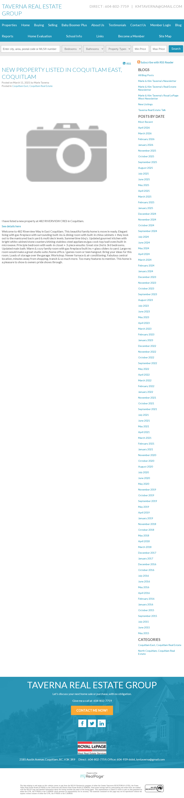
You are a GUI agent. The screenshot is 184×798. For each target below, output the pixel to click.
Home (25, 25)
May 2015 (143, 633)
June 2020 (144, 478)
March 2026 (144, 133)
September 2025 (147, 162)
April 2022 (144, 374)
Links (100, 36)
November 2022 (147, 351)
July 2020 (143, 472)
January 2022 (145, 391)
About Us (97, 25)
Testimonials (117, 25)
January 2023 (145, 340)
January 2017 (145, 558)
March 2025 (144, 196)
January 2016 (145, 604)
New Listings (145, 104)
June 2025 (144, 179)
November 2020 (147, 455)
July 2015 (143, 621)
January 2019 (145, 518)
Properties (9, 25)
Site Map (165, 36)
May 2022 (143, 368)
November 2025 (147, 150)
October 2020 (146, 460)
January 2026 (145, 144)
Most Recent (145, 121)
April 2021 (144, 432)
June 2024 (144, 242)
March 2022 (144, 380)
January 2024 (145, 271)
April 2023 (144, 322)
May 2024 (143, 248)
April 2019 (144, 512)
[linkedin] (102, 723)
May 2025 (143, 185)
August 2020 (145, 466)
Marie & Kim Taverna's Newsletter (157, 80)
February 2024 (146, 265)
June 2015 (144, 627)
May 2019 (143, 506)
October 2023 (146, 288)
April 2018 (144, 541)
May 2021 (143, 426)
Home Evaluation (40, 36)
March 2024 (144, 259)
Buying (39, 25)
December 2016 (147, 564)
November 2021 (147, 397)
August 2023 (145, 299)
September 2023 (147, 294)
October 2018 (146, 529)
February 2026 (146, 139)
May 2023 (143, 317)
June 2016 (144, 581)
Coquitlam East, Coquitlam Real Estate (159, 644)
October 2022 (146, 357)
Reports (7, 36)
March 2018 (144, 546)
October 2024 (146, 225)
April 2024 (144, 253)
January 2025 (145, 208)
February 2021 (146, 443)
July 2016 (143, 575)
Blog (178, 25)
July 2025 (143, 173)
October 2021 (146, 403)
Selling (52, 25)
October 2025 (146, 156)
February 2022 (146, 386)
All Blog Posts (146, 75)
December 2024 (147, 213)
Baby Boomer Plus (74, 25)
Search (176, 48)
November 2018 (147, 523)
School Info (74, 36)
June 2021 (144, 420)
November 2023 (147, 282)
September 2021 (147, 409)
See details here (11, 226)
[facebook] (82, 723)
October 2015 (146, 610)
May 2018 (143, 535)
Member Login (160, 25)
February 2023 (146, 334)
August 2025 (145, 167)
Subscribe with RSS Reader (157, 62)
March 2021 (144, 437)
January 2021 (145, 449)
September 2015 (147, 615)
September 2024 (147, 230)
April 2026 (144, 127)
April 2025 (144, 190)
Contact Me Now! (92, 710)
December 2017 (147, 552)
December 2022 (147, 345)
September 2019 (147, 500)
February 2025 (146, 202)
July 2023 (143, 305)
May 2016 (143, 587)
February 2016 (146, 598)
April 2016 (144, 592)
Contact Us (138, 25)
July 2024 (143, 236)
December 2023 (147, 276)
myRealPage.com (92, 776)
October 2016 (146, 569)
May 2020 (143, 483)
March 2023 (144, 328)
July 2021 (143, 414)
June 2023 (144, 311)
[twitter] (92, 723)
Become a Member (131, 36)
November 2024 (147, 219)
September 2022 (147, 363)
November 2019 (147, 489)
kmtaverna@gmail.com (158, 6)
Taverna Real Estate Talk (152, 109)
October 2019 (146, 495)
